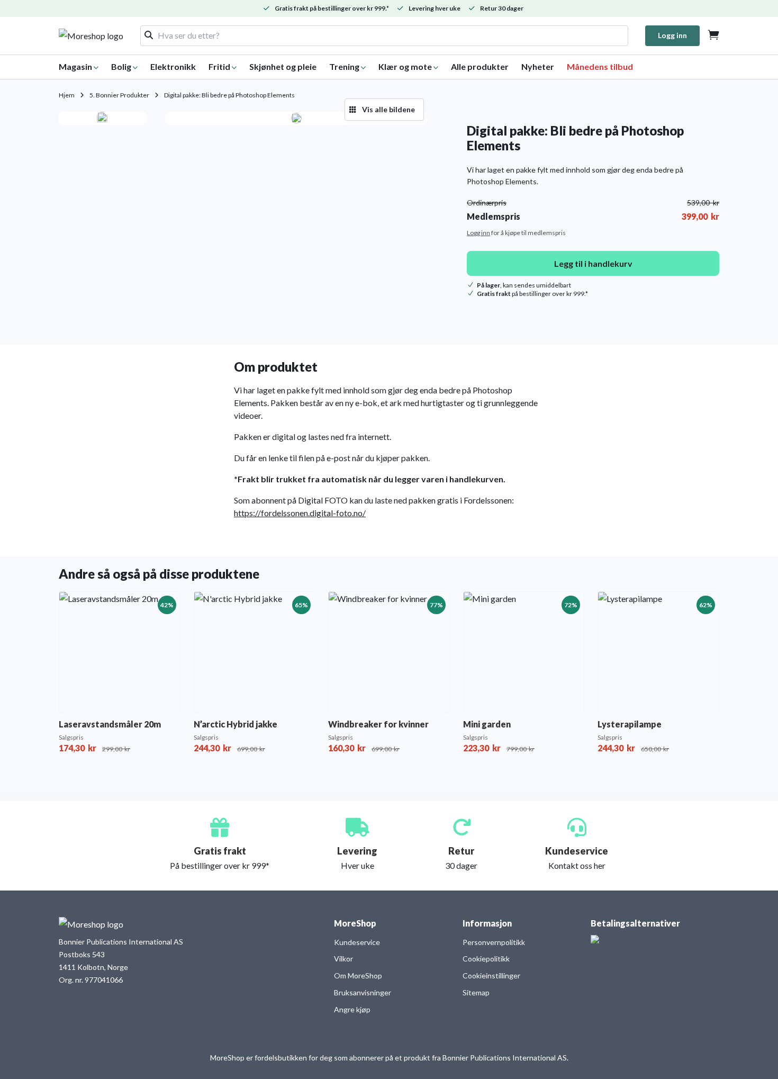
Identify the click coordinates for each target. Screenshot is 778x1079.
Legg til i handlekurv (593, 263)
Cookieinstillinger (491, 975)
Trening (344, 66)
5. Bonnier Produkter (119, 95)
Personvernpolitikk (494, 942)
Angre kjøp (352, 1009)
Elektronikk (173, 66)
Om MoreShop (358, 975)
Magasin (75, 66)
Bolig (121, 66)
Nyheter (537, 66)
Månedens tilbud (600, 66)
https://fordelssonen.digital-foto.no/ (300, 513)
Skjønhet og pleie (282, 66)
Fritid (219, 66)
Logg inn (672, 35)
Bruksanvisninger (362, 992)
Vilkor (343, 958)
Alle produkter (480, 66)
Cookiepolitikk (486, 958)
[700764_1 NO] (102, 118)
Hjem (67, 95)
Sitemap (476, 992)
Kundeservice (357, 942)
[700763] (296, 118)
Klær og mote (405, 66)
